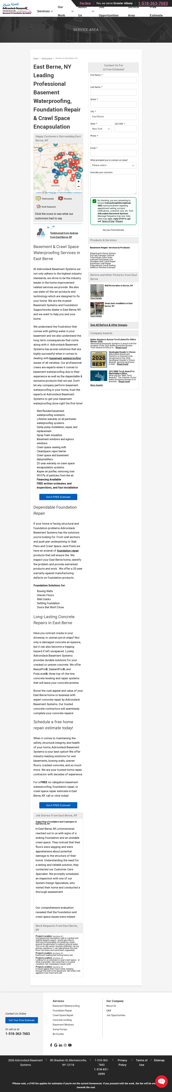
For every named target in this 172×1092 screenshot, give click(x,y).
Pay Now (85, 3)
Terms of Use (108, 221)
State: (93, 124)
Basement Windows (63, 1024)
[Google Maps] (56, 1045)
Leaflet (38, 192)
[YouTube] (70, 1045)
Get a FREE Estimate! (58, 497)
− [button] (78, 186)
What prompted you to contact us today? (109, 160)
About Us (82, 11)
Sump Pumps (60, 1029)
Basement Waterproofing (66, 1006)
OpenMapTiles (51, 192)
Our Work (61, 11)
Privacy (119, 221)
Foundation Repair (62, 1010)
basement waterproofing (65, 358)
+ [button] (78, 181)
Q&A (108, 1010)
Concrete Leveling (62, 1020)
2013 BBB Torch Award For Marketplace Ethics (122, 372)
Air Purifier (58, 1034)
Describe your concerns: (101, 172)
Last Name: (96, 87)
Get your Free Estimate (113, 230)
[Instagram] (65, 1045)
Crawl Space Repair (63, 1015)
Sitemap (159, 1060)
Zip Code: (120, 124)
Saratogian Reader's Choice (122, 352)
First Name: (96, 75)
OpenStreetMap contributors (70, 192)
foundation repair (68, 550)
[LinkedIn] (60, 1045)
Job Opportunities (109, 11)
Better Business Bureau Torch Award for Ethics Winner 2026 (113, 340)
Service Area (133, 11)
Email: (93, 148)
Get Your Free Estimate (22, 1020)
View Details (96, 298)
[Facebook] (51, 1045)
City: (93, 111)
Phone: (94, 136)
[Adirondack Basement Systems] (17, 8)
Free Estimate (156, 11)
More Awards (96, 385)
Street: (94, 99)
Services (43, 11)
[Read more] (121, 347)
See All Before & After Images (108, 325)
